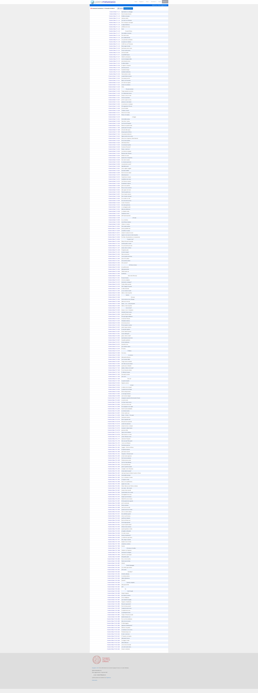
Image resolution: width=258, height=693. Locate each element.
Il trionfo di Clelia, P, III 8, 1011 (114, 567)
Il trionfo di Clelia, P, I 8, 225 (114, 140)
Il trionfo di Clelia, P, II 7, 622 (114, 372)
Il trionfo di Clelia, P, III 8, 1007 (114, 563)
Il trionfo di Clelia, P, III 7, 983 (114, 543)
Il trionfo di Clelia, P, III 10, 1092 (113, 619)
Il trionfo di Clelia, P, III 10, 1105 (113, 629)
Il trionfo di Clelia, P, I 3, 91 (114, 69)
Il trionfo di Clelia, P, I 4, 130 (114, 86)
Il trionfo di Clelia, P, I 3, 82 (114, 63)
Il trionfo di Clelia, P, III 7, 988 (114, 550)
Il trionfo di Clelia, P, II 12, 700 (114, 417)
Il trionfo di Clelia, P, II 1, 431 (114, 252)
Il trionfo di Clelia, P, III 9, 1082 (114, 612)
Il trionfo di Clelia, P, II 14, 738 (114, 421)
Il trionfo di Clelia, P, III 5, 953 (114, 535)
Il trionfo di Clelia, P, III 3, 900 (114, 509)
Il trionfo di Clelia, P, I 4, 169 (114, 110)
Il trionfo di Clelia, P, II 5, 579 (114, 348)
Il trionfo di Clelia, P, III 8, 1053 (114, 601)
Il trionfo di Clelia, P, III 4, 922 (114, 516)
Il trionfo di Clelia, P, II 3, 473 (114, 282)
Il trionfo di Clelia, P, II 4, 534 (114, 320)
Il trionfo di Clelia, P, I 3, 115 (114, 84)
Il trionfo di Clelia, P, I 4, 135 (114, 91)
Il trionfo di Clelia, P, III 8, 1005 (114, 561)
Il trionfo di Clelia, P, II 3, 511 (114, 316)
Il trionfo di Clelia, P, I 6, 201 (114, 125)
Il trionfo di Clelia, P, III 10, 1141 (113, 649)
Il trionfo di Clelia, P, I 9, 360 (114, 224)
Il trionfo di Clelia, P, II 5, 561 (114, 333)
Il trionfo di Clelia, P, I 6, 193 (114, 121)
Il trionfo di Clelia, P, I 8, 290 (114, 187)
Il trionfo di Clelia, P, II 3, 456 (114, 269)
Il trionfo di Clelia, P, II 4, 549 (114, 329)
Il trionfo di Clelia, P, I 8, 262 (114, 170)
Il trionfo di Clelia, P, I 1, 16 (114, 20)
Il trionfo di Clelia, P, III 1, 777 (114, 438)
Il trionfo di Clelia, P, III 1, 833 (114, 464)
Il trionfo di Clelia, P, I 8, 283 (114, 183)
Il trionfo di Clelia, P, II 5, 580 (114, 355)
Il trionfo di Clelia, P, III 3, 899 (114, 507)
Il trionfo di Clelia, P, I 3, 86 (114, 67)
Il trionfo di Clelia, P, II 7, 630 (114, 380)
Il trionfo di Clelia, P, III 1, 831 (114, 462)
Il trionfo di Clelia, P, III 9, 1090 (114, 616)
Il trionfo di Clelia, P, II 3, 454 (114, 267)
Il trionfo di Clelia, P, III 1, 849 (114, 475)
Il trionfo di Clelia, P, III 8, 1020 (114, 584)
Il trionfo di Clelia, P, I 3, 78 (114, 61)
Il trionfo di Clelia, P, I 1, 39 (114, 41)
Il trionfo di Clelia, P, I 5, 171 (114, 112)
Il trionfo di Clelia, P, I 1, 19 (114, 22)
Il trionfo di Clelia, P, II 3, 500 (114, 305)
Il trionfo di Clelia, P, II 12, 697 (114, 413)
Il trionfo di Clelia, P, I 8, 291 (114, 189)
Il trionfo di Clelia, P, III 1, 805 (114, 451)
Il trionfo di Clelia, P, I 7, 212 (114, 134)
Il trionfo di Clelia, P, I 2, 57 (114, 54)
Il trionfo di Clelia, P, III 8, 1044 (114, 597)
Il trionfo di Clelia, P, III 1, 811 (114, 453)
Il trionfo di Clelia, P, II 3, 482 (114, 288)
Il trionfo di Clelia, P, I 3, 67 (114, 56)
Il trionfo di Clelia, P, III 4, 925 (114, 520)
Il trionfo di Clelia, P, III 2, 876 (114, 498)
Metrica (165, 1)
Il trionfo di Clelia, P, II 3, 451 (114, 260)
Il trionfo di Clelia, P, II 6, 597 (114, 361)
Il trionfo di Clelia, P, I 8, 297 (114, 194)
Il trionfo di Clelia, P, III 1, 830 (114, 460)
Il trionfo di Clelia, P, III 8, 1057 (114, 606)
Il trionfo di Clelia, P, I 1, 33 (114, 37)
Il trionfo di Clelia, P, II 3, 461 (114, 277)
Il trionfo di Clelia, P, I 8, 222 (114, 136)
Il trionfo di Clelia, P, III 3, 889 (114, 503)
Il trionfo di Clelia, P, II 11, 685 (114, 404)
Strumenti (153, 1)
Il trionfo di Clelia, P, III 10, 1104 (113, 627)
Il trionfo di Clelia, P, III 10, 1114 (113, 634)
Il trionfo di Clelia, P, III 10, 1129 (113, 638)
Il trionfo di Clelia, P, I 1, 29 (114, 35)
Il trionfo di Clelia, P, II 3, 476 (114, 284)
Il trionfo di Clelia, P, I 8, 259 (114, 166)
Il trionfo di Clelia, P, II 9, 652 (114, 391)
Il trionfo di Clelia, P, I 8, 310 (114, 202)
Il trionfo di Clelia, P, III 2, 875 (114, 496)
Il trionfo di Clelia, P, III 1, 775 (114, 436)
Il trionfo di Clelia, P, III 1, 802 (114, 449)
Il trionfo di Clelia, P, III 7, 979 (114, 541)
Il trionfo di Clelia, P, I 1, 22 (114, 26)
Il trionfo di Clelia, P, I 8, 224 (114, 138)
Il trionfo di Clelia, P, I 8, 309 (114, 200)
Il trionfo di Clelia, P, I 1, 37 (114, 39)
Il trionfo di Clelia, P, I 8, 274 (114, 177)
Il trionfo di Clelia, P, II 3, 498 (114, 303)
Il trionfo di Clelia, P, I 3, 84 (114, 65)
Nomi (159, 1)
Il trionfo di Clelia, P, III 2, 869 (114, 492)
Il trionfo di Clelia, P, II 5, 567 (114, 340)
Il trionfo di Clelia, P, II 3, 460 (114, 273)
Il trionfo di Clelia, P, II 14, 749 (114, 430)
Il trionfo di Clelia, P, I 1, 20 (114, 24)
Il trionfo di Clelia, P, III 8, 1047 (114, 599)
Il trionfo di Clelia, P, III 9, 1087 (114, 614)
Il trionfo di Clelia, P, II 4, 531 (114, 318)
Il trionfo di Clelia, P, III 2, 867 (114, 490)
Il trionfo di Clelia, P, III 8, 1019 (114, 580)
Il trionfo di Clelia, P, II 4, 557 (114, 331)
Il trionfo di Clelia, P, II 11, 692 (114, 408)
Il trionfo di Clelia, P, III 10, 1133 (113, 642)
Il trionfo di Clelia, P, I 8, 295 (114, 192)
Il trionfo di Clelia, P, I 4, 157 (114, 99)
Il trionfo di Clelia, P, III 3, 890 (114, 505)
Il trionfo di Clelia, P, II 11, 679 (114, 398)
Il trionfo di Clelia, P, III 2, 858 (114, 481)
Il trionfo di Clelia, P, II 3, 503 (114, 310)
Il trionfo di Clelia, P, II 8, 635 (114, 389)
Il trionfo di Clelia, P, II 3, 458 (114, 271)
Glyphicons (108, 677)
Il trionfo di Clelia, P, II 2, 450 (114, 258)
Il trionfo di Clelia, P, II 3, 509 (114, 314)
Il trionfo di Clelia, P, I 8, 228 (114, 144)
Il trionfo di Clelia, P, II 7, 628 (114, 376)
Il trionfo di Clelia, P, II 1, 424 (114, 245)
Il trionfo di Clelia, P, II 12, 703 (114, 419)
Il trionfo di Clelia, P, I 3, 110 (114, 78)
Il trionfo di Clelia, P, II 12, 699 (114, 415)
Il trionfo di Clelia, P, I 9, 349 (114, 215)
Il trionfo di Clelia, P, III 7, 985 (114, 546)
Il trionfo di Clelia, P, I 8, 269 (114, 172)
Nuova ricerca (128, 8)
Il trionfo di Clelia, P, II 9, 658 (114, 395)
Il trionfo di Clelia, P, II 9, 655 (114, 393)
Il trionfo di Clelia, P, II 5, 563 (114, 335)
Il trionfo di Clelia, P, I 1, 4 (115, 11)
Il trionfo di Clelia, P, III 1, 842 (114, 468)
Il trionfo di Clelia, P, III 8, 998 (114, 556)
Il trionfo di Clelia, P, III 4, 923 (114, 518)
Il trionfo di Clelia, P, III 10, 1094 (113, 623)
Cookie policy (94, 680)
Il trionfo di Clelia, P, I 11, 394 (114, 241)
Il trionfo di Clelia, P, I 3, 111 (114, 80)
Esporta (121, 8)
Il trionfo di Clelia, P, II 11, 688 (114, 406)
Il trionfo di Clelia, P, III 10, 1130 (113, 640)
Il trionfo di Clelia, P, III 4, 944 (114, 531)
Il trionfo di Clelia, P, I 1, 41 (114, 44)
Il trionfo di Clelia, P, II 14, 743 (114, 423)
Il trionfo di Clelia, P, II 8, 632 (114, 383)
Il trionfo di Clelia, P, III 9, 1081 (114, 610)
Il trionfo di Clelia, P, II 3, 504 (114, 312)
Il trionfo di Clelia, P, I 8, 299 (114, 196)
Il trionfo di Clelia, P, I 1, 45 (114, 46)
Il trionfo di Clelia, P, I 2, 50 (114, 48)
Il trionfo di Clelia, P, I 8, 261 (114, 168)
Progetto (141, 1)
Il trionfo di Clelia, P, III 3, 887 (114, 501)
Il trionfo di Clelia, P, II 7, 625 (114, 374)
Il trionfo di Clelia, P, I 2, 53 (114, 50)
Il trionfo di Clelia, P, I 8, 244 (114, 155)
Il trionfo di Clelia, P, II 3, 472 (114, 280)
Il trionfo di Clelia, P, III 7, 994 (114, 554)
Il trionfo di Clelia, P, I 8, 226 (114, 142)
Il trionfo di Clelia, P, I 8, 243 (114, 153)
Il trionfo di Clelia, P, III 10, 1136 (113, 644)
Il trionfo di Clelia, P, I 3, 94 (114, 74)
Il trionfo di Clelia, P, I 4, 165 (114, 106)
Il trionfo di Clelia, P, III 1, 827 (114, 458)
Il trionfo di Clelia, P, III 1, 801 (114, 447)
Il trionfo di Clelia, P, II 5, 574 (114, 346)
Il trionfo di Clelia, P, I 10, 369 (114, 230)
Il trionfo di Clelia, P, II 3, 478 (114, 286)
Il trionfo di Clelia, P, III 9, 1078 (114, 608)
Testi (147, 1)
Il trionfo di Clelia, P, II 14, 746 (114, 428)
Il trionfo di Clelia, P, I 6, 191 (114, 119)
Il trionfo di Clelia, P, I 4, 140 (114, 93)
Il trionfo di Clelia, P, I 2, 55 (114, 52)
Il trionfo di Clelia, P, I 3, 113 (114, 82)
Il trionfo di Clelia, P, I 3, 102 (114, 76)
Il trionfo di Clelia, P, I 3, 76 (114, 59)
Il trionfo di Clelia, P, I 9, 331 (114, 209)
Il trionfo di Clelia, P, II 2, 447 (114, 256)
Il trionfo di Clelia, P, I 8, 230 (114, 147)
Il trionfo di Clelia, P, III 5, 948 (114, 533)
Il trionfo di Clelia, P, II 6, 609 (114, 365)
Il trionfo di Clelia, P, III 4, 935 (114, 526)
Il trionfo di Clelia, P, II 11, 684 (114, 402)
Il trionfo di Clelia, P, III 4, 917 (114, 513)
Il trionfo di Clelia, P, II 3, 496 (114, 301)
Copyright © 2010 (95, 667)
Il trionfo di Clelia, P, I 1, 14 (114, 18)
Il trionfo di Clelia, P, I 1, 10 (114, 16)
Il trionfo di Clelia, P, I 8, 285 (114, 185)
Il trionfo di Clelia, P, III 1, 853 (114, 479)
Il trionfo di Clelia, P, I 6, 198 (114, 123)
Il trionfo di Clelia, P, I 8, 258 (114, 164)
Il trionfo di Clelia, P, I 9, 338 (114, 211)
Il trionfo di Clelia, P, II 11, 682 (114, 400)
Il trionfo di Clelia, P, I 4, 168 (114, 108)
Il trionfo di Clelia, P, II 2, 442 (114, 254)
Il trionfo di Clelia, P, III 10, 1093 (113, 621)
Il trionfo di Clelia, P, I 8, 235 (114, 149)
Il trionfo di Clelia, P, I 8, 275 (114, 179)
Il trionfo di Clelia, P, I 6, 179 (114, 114)
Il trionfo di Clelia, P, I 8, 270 (114, 174)
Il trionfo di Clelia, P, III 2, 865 (114, 488)
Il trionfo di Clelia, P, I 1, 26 (114, 29)
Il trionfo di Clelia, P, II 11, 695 (114, 410)
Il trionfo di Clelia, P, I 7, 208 (114, 129)
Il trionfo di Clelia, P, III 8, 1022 (114, 586)
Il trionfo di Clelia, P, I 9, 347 (114, 213)
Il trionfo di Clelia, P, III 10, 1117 (113, 636)
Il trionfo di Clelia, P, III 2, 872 (114, 494)
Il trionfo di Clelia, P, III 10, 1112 (113, 631)
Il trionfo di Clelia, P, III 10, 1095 (113, 625)
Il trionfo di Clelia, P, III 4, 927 (114, 522)
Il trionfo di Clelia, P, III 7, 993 (114, 552)
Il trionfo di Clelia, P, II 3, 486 (114, 292)
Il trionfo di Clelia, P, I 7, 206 (114, 127)
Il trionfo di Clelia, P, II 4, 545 (114, 325)
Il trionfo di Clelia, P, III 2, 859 (114, 483)
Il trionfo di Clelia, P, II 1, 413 (114, 243)
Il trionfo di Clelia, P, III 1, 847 (114, 473)
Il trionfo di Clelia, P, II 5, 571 (114, 342)
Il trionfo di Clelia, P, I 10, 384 (114, 237)
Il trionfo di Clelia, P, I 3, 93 (114, 71)
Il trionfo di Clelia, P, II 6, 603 (114, 363)
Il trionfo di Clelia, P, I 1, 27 (114, 33)
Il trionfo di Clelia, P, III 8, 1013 (114, 569)
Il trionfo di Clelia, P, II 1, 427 (114, 247)
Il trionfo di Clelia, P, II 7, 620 (114, 370)
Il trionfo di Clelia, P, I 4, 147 (114, 95)
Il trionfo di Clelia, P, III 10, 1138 (113, 646)
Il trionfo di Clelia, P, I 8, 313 (114, 204)
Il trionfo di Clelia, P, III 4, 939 (114, 528)
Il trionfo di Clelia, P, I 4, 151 (114, 97)
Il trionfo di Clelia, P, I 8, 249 (114, 159)
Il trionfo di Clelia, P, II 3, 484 (114, 290)
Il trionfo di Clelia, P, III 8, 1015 (114, 576)
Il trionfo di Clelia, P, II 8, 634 (114, 387)
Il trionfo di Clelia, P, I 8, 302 (114, 198)
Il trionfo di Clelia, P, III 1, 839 (114, 466)
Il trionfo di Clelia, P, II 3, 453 (114, 262)
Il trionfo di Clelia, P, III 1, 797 (114, 443)
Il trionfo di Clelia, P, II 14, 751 (114, 432)
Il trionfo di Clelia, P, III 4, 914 (114, 511)
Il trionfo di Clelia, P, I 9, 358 (114, 222)
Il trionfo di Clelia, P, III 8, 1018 (114, 578)
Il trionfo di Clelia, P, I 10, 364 (114, 228)
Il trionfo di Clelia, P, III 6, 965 (114, 537)
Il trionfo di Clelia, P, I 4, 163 (114, 104)
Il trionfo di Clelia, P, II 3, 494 (114, 299)
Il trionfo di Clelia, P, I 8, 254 (114, 162)
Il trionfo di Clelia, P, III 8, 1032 (114, 595)
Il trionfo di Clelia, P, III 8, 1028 (114, 593)
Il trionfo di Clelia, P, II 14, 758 (114, 434)
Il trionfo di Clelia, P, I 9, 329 (114, 207)
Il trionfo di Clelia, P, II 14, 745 (114, 425)
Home (136, 1)
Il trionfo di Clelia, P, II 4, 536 (114, 322)
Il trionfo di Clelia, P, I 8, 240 (114, 151)
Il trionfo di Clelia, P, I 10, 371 (114, 232)
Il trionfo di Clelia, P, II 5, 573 (114, 344)
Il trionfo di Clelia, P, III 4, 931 (114, 524)
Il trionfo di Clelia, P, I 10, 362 (114, 226)
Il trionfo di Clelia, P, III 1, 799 (114, 445)
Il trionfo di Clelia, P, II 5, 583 (114, 357)
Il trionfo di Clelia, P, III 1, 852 (114, 477)
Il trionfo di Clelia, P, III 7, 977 (114, 539)
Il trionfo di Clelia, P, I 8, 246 (114, 157)
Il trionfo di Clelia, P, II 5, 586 (114, 359)
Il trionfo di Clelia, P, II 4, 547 (114, 327)
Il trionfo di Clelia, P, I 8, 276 (114, 181)
